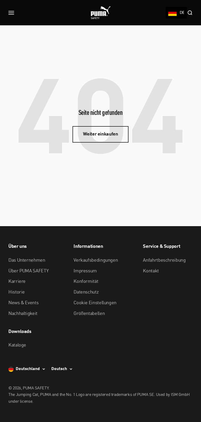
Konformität (86, 281)
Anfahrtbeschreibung (164, 260)
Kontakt (151, 271)
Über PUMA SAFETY (28, 271)
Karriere (17, 281)
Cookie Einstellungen (95, 303)
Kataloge (17, 345)
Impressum (85, 271)
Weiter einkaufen (100, 134)
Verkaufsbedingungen (96, 260)
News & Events (23, 303)
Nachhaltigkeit (22, 313)
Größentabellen (89, 313)
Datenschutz (86, 292)
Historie (16, 292)
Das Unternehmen (26, 260)
